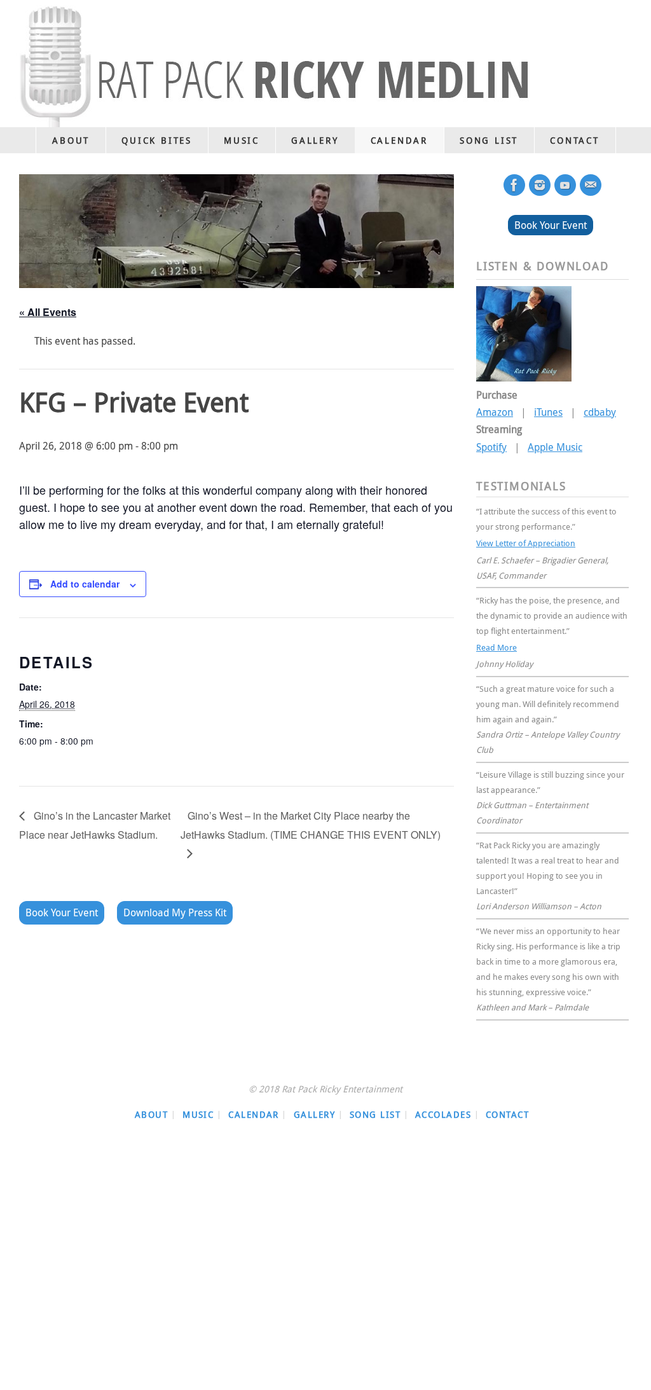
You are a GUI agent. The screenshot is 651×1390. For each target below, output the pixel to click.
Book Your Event (61, 912)
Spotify (491, 447)
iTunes (548, 412)
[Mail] (590, 185)
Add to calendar (85, 583)
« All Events (47, 312)
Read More (496, 643)
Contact (507, 1108)
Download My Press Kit (174, 912)
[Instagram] (540, 185)
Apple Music (555, 447)
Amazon (494, 412)
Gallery (314, 1108)
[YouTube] (565, 185)
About (151, 1108)
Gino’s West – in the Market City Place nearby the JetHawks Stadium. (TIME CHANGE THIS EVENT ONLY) (311, 824)
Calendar (253, 1108)
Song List (375, 1108)
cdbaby (600, 412)
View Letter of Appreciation (525, 541)
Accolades (443, 1108)
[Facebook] (514, 185)
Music (198, 1108)
